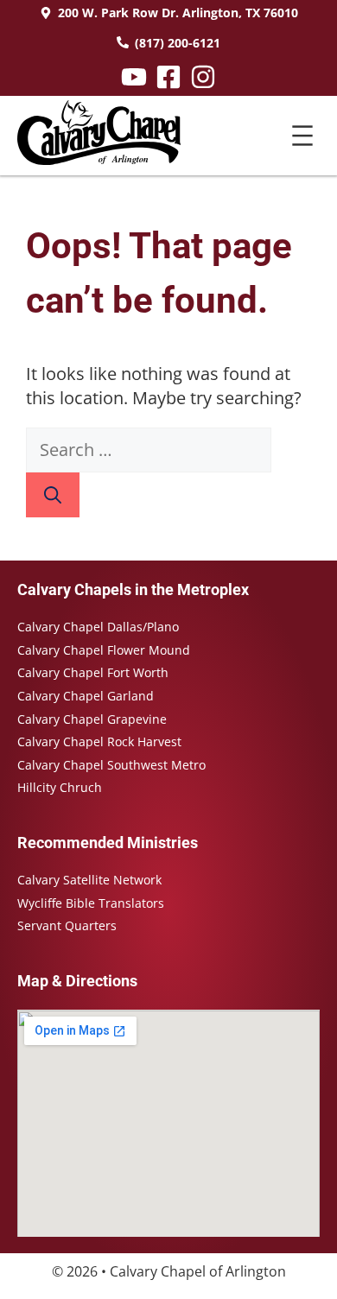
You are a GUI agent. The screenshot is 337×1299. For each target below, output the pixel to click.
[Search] (52, 494)
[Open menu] (302, 135)
